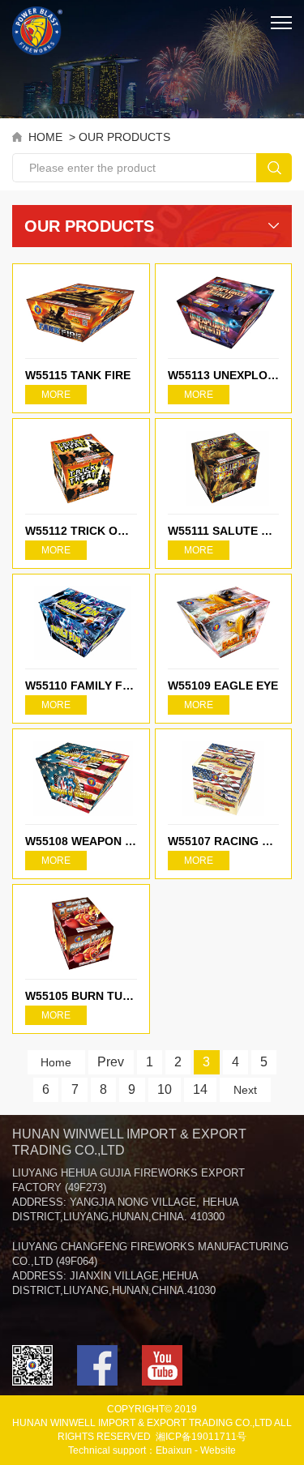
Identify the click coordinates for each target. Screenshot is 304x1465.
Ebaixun (174, 1450)
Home (56, 1062)
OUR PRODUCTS (124, 136)
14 (200, 1089)
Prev (110, 1062)
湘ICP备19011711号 (201, 1436)
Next (245, 1089)
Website (218, 1450)
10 (164, 1089)
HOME (45, 136)
